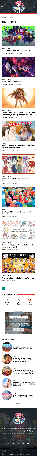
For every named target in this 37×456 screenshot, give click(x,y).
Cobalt (3, 150)
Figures (15, 356)
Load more (18, 403)
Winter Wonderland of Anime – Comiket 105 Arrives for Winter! (18, 147)
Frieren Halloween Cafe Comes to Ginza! (18, 278)
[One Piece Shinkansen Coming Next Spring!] (18, 197)
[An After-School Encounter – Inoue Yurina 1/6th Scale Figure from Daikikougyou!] (7, 359)
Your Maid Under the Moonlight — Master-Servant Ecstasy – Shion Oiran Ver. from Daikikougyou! (24, 372)
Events (4, 143)
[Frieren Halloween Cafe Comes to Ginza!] (18, 263)
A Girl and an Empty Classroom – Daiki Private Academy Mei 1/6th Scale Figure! (24, 384)
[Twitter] (23, 443)
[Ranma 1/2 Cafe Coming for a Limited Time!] (18, 164)
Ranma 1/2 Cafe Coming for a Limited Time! (17, 180)
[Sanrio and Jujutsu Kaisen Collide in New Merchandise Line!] (18, 230)
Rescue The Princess (7, 53)
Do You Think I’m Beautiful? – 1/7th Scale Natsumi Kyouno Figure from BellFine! (18, 114)
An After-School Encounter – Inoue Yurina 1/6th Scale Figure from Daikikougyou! (23, 360)
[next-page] (14, 288)
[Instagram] (13, 443)
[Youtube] (28, 443)
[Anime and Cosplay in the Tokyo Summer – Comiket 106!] (7, 395)
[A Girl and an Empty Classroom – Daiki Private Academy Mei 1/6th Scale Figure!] (7, 383)
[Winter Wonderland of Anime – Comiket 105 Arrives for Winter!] (18, 131)
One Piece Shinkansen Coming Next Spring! (16, 213)
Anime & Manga (6, 48)
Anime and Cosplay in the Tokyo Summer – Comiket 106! (23, 396)
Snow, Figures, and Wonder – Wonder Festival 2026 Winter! (23, 347)
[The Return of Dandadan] (18, 67)
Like (7, 299)
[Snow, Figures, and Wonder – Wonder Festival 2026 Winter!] (7, 347)
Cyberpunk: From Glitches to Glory (16, 51)
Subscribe (30, 299)
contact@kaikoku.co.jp (22, 439)
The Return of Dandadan (12, 82)
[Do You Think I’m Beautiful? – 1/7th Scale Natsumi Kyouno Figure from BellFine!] (18, 98)
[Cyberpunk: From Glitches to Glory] (18, 36)
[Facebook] (9, 443)
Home (3, 17)
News (3, 209)
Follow (18, 299)
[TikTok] (18, 443)
